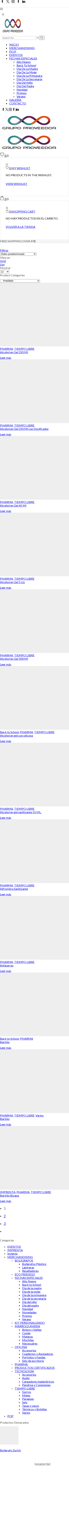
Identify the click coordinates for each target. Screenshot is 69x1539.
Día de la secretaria (29, 79)
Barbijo (5, 1042)
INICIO (14, 44)
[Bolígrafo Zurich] (9, 1443)
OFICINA (21, 1347)
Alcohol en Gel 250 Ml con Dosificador (24, 428)
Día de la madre (27, 68)
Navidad (22, 89)
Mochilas (28, 1340)
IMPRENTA (7, 1192)
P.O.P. (12, 51)
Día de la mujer (27, 72)
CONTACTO (17, 103)
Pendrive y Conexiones (36, 1385)
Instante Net (42, 1463)
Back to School (26, 65)
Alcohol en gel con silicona (16, 735)
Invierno (12, 1253)
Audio (26, 1378)
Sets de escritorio (33, 1360)
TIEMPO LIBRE (24, 348)
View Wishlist (16, 183)
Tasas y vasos (30, 1405)
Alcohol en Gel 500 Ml (14, 658)
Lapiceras (28, 1267)
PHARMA (6, 348)
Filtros (4, 250)
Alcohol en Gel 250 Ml (14, 352)
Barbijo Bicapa (9, 1195)
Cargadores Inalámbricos (38, 1381)
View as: (5, 257)
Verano (21, 96)
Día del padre (25, 86)
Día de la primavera (29, 75)
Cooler (26, 1333)
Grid (3, 261)
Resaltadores (30, 1271)
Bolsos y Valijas (32, 1329)
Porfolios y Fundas (33, 1357)
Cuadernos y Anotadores (37, 1354)
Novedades (29, 1312)
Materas (27, 1336)
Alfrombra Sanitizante (14, 888)
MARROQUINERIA (27, 1326)
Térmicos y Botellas (34, 1409)
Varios (40, 1115)
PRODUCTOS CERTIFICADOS (35, 1367)
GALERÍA (15, 100)
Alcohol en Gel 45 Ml (13, 505)
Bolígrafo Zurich (10, 1450)
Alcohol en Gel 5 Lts (12, 582)
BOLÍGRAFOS (24, 1260)
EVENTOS (16, 55)
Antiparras (6, 965)
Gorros (26, 1392)
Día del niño (25, 82)
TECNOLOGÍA (24, 1371)
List (2, 264)
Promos (21, 93)
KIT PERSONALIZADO (30, 1322)
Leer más (5, 357)
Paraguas (28, 1398)
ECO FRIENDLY (25, 1274)
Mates (26, 1395)
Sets (24, 1402)
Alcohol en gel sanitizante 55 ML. (20, 812)
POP (10, 1416)
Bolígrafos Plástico (34, 1264)
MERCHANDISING (22, 48)
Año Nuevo (24, 62)
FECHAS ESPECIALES (23, 58)
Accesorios (29, 1350)
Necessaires (30, 1343)
